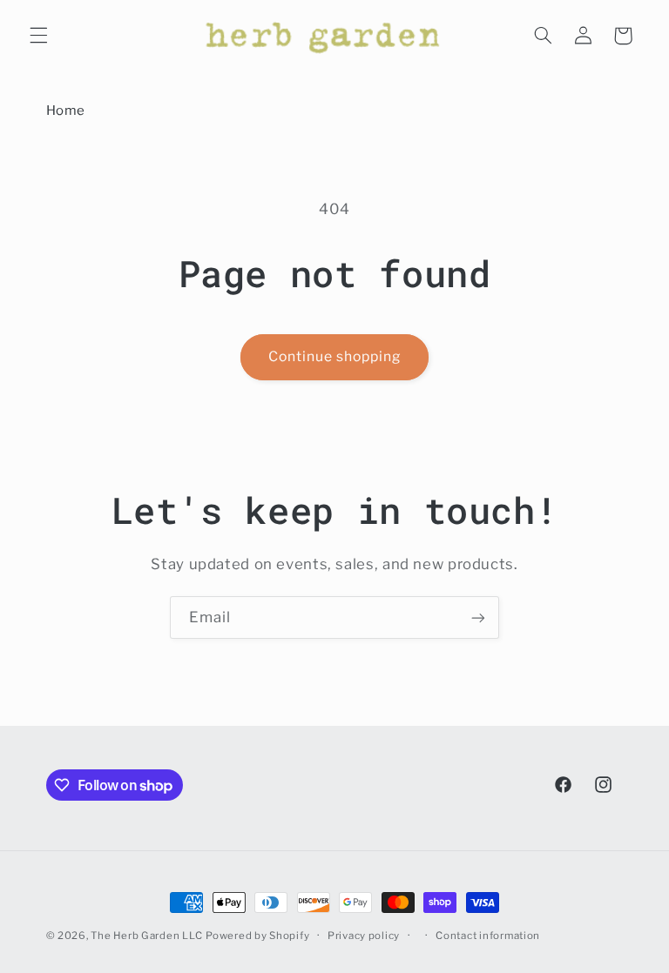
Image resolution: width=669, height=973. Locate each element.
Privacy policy (364, 935)
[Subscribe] (478, 617)
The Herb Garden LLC (146, 935)
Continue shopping (335, 356)
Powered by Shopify (257, 935)
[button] (38, 36)
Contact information (488, 935)
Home (66, 110)
